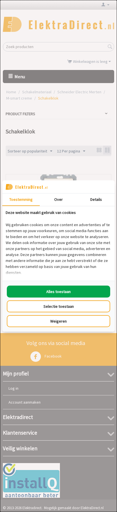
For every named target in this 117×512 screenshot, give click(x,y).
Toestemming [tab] (21, 199)
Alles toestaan (58, 291)
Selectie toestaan (58, 306)
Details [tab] (96, 199)
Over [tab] (58, 199)
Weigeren (58, 321)
